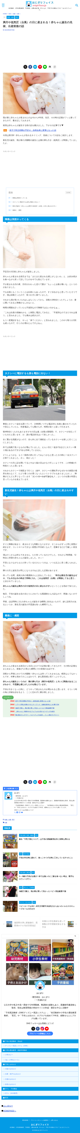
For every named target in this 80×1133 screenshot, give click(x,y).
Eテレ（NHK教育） (12, 1093)
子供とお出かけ (10, 1064)
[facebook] (30, 67)
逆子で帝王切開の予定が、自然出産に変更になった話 (32, 130)
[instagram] (20, 812)
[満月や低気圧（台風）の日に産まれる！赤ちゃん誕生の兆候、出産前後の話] (35, 67)
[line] (45, 67)
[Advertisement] (40, 47)
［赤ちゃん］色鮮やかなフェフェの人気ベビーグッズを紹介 (35, 711)
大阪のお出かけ (10, 1069)
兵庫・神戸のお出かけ (13, 1074)
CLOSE (68, 192)
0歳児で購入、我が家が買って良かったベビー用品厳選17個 (34, 708)
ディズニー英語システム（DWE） (17, 1046)
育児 (13, 819)
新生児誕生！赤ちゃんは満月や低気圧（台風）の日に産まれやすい (34, 206)
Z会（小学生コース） (12, 1060)
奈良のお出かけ (10, 1084)
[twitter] (25, 67)
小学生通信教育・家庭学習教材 (16, 1050)
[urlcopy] (55, 67)
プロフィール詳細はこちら (40, 1033)
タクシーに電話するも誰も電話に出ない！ (26, 202)
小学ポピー (9, 1055)
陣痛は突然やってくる (20, 198)
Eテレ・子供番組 (11, 1089)
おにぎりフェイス (40, 1124)
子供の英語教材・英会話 (13, 1041)
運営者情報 (25, 1120)
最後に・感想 (17, 210)
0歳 (6, 822)
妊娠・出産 (8, 819)
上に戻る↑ (8, 1106)
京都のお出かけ (10, 1079)
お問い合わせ (54, 1120)
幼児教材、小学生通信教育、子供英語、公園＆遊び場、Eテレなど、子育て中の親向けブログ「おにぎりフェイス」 (40, 1127)
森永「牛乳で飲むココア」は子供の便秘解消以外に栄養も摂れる (44, 839)
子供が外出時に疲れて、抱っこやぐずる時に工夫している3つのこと (46, 858)
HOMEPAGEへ (9, 1111)
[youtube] (22, 812)
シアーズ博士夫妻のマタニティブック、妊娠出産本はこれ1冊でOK (37, 704)
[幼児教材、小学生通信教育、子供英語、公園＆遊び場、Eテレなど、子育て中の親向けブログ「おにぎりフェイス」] (40, 6)
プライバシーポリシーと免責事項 (39, 1120)
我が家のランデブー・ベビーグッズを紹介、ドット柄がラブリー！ (37, 715)
